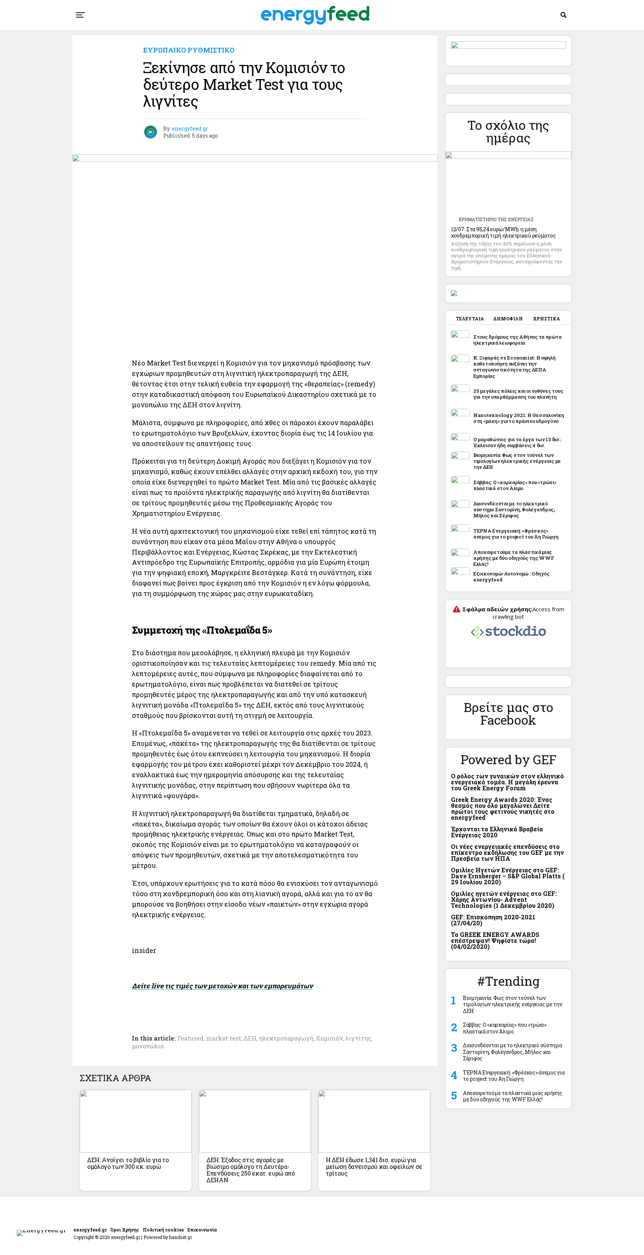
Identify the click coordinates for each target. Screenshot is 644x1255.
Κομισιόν (329, 1038)
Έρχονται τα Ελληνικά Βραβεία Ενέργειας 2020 (497, 832)
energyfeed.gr (190, 128)
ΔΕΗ (250, 1038)
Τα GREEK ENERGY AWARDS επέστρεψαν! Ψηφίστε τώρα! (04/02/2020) (495, 940)
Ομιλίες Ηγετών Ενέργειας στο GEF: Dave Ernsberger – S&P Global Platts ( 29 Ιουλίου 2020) (508, 876)
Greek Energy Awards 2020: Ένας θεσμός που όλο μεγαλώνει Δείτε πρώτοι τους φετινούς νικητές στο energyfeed (503, 808)
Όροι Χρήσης (124, 1230)
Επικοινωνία (202, 1230)
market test (223, 1038)
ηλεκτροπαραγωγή (286, 1038)
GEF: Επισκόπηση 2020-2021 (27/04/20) (493, 920)
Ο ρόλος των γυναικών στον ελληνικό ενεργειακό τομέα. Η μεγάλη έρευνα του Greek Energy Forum (507, 782)
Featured (190, 1038)
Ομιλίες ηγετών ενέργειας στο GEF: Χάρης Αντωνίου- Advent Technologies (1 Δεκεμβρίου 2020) (504, 899)
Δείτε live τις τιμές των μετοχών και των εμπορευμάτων (222, 985)
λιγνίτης (358, 1038)
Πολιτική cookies (163, 1230)
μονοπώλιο (148, 1046)
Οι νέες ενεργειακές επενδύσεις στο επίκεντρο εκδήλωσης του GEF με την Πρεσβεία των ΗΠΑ (507, 852)
